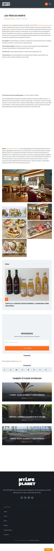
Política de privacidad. (34, 540)
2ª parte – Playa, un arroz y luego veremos (27, 395)
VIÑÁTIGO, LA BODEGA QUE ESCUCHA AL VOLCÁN (27, 417)
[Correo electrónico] (46, 370)
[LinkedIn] (16, 370)
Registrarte (19, 361)
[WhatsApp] (22, 370)
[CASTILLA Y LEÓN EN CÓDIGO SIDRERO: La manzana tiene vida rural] (27, 269)
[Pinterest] (40, 370)
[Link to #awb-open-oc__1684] (49, 4)
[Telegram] (28, 370)
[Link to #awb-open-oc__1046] (46, 4)
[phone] (32, 497)
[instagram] (28, 497)
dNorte (10, 25)
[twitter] (25, 497)
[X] (10, 370)
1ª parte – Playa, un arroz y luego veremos (27, 439)
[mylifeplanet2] (6, 2)
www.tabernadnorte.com (44, 25)
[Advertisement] (27, 457)
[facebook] (21, 497)
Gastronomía (12, 18)
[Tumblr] (34, 370)
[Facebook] (5, 370)
